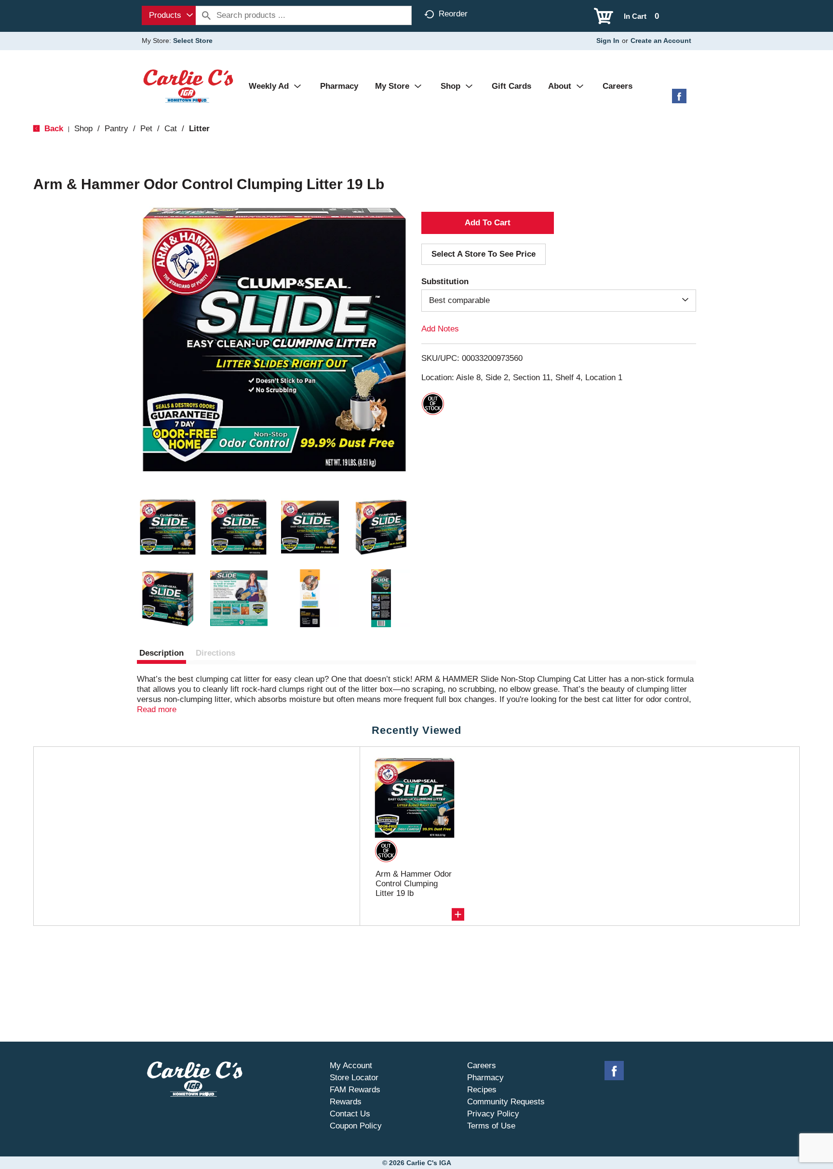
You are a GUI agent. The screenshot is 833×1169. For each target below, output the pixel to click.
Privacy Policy (493, 1113)
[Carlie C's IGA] (188, 85)
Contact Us (350, 1113)
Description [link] (161, 653)
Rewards (346, 1101)
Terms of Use (491, 1125)
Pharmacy (485, 1077)
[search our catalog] (206, 15)
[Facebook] (679, 99)
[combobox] (169, 15)
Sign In (607, 40)
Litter (199, 128)
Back (52, 128)
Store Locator (354, 1077)
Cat (170, 128)
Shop (83, 128)
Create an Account (661, 40)
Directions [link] (215, 653)
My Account (351, 1065)
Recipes (482, 1089)
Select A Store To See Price (483, 254)
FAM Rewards (355, 1089)
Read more (156, 709)
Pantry (116, 128)
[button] (168, 527)
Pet (146, 128)
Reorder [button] (453, 13)
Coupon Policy (356, 1125)
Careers (481, 1065)
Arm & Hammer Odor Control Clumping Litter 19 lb (414, 883)
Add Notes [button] (440, 328)
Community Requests (506, 1101)
